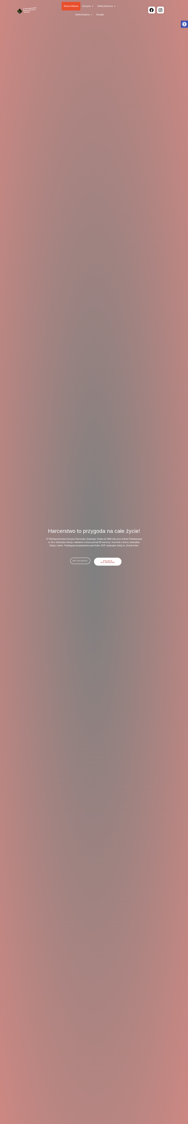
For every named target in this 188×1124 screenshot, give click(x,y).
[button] (87, 6)
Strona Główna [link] (71, 6)
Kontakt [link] (100, 14)
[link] (184, 24)
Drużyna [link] (86, 6)
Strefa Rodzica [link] (82, 14)
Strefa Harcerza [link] (105, 6)
